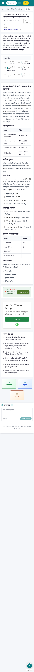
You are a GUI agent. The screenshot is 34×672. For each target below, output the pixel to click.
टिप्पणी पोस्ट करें (26, 418)
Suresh (7, 24)
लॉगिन (25, 3)
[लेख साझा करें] (29, 665)
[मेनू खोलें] (31, 3)
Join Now (17, 319)
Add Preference (23, 292)
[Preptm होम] (3, 3)
